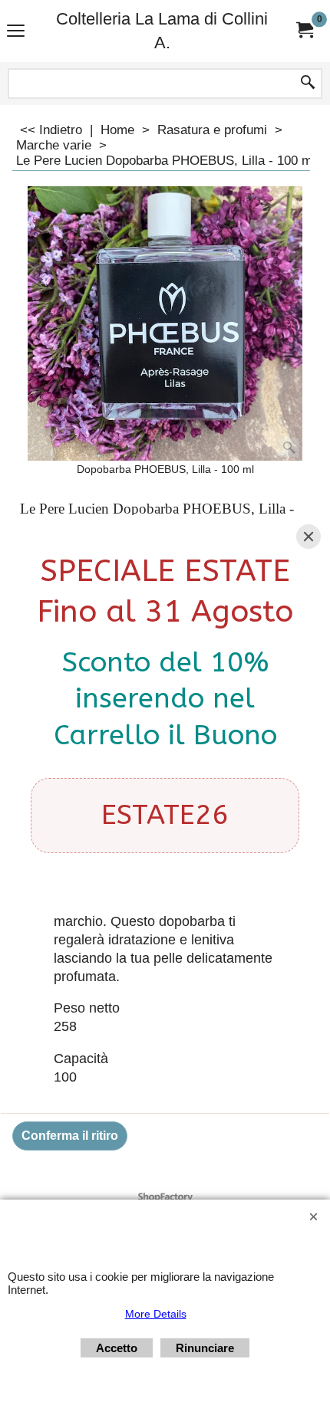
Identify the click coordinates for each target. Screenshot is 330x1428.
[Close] (308, 536)
